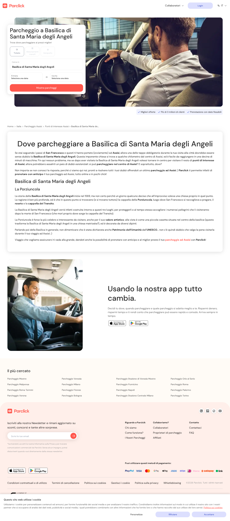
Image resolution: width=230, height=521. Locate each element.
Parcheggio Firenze (71, 390)
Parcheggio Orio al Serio (183, 378)
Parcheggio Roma (179, 384)
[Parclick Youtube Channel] (220, 410)
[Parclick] (14, 5)
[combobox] (49, 66)
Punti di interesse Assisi (57, 126)
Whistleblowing (172, 483)
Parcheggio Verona (16, 395)
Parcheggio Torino (180, 395)
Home (10, 126)
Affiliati (157, 437)
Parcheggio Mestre (16, 378)
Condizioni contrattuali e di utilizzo (27, 483)
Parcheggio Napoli (125, 390)
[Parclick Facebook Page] (213, 410)
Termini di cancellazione (65, 483)
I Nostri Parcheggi (135, 437)
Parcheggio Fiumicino (127, 384)
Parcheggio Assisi (33, 126)
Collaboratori (160, 427)
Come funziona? (134, 432)
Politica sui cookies (95, 483)
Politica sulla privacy (146, 483)
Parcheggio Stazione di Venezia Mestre (136, 378)
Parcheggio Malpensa (18, 384)
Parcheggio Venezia (72, 378)
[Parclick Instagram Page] (201, 410)
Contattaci (195, 427)
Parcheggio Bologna (72, 395)
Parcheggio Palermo (181, 390)
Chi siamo (130, 427)
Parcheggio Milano (71, 384)
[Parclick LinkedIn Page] (207, 410)
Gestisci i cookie (120, 483)
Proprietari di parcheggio (167, 432)
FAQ (191, 432)
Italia (19, 126)
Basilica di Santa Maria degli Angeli (85, 126)
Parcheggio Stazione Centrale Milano (134, 395)
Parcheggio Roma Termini (20, 390)
